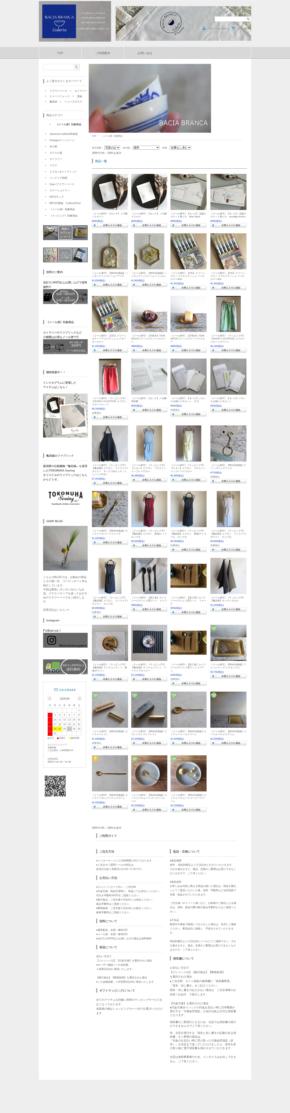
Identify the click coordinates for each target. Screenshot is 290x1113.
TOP (60, 53)
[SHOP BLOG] (65, 569)
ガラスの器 (55, 152)
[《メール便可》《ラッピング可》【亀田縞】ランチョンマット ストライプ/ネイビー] (149, 658)
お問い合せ (145, 53)
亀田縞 (53, 101)
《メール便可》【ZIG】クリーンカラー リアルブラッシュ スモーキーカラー (109, 338)
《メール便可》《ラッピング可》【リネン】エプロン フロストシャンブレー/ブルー (148, 468)
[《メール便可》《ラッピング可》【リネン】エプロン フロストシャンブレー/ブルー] (149, 459)
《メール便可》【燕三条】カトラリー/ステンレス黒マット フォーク (188, 600)
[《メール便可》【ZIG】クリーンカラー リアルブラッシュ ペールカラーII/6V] (188, 267)
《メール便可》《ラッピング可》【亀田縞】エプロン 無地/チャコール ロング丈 (188, 533)
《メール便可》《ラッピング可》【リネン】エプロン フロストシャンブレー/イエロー (188, 468)
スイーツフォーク (59, 96)
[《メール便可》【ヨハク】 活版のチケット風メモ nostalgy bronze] (228, 208)
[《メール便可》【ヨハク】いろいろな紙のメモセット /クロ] (188, 392)
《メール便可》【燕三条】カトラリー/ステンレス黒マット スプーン (188, 667)
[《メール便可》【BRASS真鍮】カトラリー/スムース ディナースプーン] (188, 789)
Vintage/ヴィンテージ (61, 140)
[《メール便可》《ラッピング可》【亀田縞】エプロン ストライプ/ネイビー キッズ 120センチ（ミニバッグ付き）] (110, 459)
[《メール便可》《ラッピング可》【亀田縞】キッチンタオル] (228, 592)
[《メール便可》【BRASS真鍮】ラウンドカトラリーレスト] (149, 725)
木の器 (53, 146)
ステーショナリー (59, 190)
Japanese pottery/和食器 (63, 133)
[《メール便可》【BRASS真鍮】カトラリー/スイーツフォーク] (110, 525)
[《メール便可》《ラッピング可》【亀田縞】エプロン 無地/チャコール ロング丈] (188, 525)
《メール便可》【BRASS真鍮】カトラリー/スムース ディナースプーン (188, 798)
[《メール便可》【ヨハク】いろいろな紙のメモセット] (228, 392)
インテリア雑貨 (58, 177)
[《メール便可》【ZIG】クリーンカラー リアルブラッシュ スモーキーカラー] (110, 330)
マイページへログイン (219, 28)
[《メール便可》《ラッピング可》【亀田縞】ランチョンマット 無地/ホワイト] (110, 658)
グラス (53, 165)
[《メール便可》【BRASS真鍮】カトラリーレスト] (110, 725)
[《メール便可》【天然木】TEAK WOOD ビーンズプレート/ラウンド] (149, 330)
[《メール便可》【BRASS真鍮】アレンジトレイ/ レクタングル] (228, 658)
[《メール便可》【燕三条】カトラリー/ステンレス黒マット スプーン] (188, 652)
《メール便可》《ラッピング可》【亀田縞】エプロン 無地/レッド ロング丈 (151, 533)
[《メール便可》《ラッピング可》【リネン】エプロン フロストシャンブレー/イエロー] (188, 459)
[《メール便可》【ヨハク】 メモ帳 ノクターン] (110, 208)
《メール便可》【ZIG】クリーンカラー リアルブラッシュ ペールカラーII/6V (187, 276)
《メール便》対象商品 (68, 124)
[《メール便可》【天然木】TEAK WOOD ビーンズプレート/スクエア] (188, 330)
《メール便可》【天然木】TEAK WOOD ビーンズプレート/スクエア (187, 338)
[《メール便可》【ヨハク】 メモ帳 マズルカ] (149, 208)
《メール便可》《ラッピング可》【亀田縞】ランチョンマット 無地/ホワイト (109, 667)
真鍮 (79, 96)
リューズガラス (73, 101)
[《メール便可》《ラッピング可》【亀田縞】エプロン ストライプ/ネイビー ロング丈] (110, 592)
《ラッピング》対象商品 (63, 215)
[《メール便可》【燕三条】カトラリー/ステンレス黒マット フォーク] (188, 585)
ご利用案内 (102, 53)
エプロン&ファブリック (63, 171)
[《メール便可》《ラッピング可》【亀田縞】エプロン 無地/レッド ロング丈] (149, 525)
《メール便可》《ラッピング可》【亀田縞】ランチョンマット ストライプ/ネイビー (148, 667)
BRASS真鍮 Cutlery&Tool (65, 203)
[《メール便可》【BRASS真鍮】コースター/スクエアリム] (228, 725)
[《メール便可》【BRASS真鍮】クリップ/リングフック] (228, 459)
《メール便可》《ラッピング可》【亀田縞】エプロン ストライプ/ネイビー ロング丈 (110, 600)
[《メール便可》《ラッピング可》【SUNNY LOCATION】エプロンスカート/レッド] (110, 392)
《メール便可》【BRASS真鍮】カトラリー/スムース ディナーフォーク (149, 798)
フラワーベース (58, 90)
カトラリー (81, 90)
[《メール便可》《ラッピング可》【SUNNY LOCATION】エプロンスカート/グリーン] (228, 330)
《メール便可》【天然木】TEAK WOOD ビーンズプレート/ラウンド (148, 338)
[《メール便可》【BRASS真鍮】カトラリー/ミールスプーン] (188, 725)
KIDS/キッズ (56, 196)
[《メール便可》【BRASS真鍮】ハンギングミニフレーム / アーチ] (110, 267)
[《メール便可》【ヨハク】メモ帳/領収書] (149, 392)
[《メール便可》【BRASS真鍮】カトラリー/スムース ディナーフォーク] (149, 789)
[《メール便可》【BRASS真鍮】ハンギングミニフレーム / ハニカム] (149, 267)
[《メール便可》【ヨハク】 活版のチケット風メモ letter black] (188, 208)
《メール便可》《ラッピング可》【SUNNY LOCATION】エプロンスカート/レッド (109, 401)
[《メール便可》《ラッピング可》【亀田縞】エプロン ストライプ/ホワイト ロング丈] (228, 525)
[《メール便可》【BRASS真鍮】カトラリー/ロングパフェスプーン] (110, 789)
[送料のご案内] (65, 673)
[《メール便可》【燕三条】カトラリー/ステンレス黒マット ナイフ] (149, 592)
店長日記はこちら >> (56, 609)
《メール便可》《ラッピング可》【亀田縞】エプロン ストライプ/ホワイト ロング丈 (228, 533)
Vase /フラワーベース (61, 184)
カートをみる (244, 28)
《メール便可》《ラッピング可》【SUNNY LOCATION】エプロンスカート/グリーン (227, 338)
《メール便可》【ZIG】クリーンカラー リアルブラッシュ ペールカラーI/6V (227, 276)
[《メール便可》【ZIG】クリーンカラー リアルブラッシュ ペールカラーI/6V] (228, 267)
